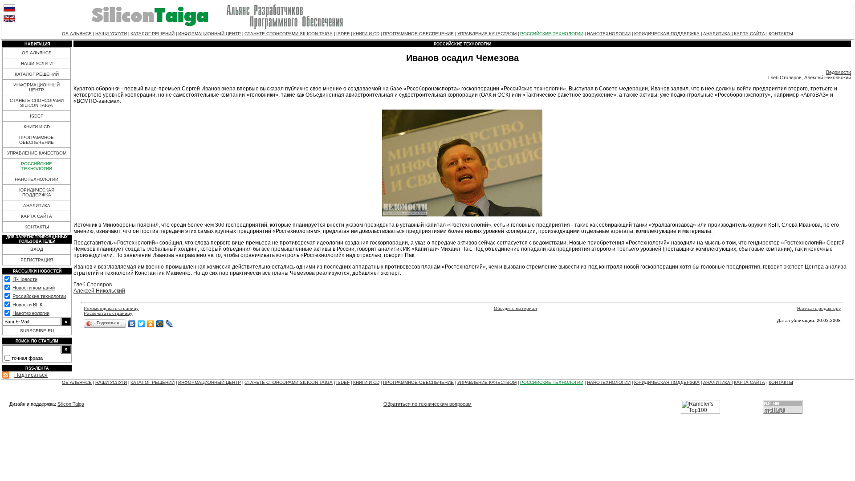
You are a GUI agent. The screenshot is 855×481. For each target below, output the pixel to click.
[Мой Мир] (160, 324)
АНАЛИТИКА (717, 33)
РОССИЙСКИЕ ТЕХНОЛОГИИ (551, 33)
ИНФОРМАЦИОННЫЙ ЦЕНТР (209, 33)
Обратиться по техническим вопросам (427, 404)
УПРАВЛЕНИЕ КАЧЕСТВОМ (487, 33)
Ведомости (838, 72)
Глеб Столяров (92, 284)
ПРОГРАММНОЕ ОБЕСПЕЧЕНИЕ (418, 33)
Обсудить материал (515, 308)
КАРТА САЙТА (749, 33)
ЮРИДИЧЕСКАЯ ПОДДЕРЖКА (667, 33)
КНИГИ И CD (366, 33)
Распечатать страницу (108, 313)
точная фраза (27, 358)
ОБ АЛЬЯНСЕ (77, 33)
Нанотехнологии (30, 313)
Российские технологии (39, 296)
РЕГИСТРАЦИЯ (36, 259)
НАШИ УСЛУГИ (111, 33)
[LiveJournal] (169, 324)
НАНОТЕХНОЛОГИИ (609, 33)
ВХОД (36, 249)
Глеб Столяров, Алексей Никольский (809, 77)
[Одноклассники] (150, 324)
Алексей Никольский (99, 291)
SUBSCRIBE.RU (37, 330)
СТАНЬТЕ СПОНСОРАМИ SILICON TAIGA (288, 33)
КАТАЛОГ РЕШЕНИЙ (152, 33)
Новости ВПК (27, 304)
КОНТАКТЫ (781, 33)
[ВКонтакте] (132, 324)
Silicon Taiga (70, 404)
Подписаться (31, 375)
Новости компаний (33, 287)
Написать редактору (819, 308)
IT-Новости (24, 279)
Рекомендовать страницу (111, 308)
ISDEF (343, 33)
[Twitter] (141, 324)
